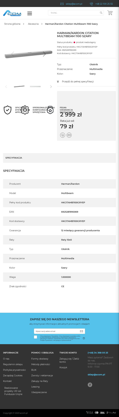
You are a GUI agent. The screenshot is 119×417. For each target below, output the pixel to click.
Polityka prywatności (14, 370)
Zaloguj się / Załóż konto (69, 360)
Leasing (35, 386)
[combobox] (76, 12)
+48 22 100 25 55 (104, 3)
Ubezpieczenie (39, 392)
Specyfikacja (13, 157)
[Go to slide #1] (19, 86)
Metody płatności (40, 364)
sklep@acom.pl (74, 3)
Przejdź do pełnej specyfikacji (78, 81)
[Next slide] (44, 54)
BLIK (33, 370)
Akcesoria (33, 24)
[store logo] (16, 13)
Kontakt (7, 381)
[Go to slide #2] (35, 86)
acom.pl (24, 413)
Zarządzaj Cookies (12, 375)
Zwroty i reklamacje (42, 375)
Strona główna (12, 24)
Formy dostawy (39, 358)
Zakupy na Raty (39, 381)
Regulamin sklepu (13, 364)
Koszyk (63, 367)
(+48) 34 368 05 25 (98, 352)
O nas (6, 358)
